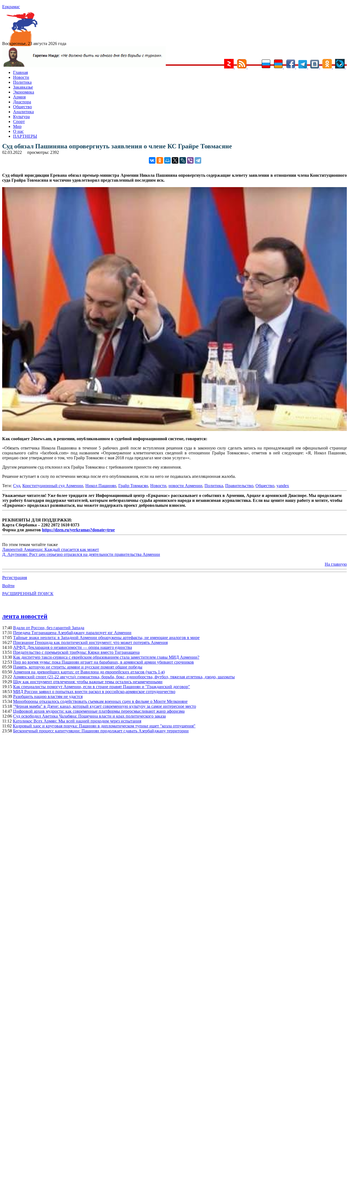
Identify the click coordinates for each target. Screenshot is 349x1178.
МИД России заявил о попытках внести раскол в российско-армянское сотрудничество (94, 691)
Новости (21, 77)
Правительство (239, 485)
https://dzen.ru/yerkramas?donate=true (78, 529)
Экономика (23, 92)
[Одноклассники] (160, 160)
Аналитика (23, 111)
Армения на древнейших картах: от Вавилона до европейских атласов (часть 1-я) (89, 672)
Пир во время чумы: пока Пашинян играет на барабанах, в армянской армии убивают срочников (103, 662)
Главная (20, 72)
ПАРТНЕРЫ (25, 136)
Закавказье (23, 87)
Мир (17, 126)
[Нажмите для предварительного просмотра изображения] (174, 429)
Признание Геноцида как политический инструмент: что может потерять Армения (90, 642)
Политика (22, 82)
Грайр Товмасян (133, 485)
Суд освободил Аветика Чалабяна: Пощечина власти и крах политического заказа (89, 716)
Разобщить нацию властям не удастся (48, 696)
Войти (8, 585)
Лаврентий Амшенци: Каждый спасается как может (50, 549)
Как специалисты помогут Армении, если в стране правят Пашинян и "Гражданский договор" (101, 686)
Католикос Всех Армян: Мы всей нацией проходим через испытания (77, 721)
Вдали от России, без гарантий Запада (48, 627)
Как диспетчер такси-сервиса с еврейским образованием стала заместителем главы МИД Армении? (106, 657)
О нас (18, 131)
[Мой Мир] (167, 160)
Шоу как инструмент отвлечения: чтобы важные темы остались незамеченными (88, 681)
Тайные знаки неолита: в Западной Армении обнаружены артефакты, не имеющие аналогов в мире (106, 637)
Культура (21, 116)
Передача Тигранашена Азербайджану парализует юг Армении (72, 632)
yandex (282, 485)
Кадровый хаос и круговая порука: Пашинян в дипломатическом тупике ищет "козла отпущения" (104, 726)
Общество (22, 106)
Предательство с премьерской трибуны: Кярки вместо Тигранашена (76, 652)
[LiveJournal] (182, 160)
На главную (336, 564)
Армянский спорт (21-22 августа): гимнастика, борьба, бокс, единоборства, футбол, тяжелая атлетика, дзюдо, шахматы (124, 677)
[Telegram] (198, 160)
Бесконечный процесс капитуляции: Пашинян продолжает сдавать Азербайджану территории (101, 731)
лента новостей (24, 616)
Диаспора (22, 102)
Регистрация (14, 577)
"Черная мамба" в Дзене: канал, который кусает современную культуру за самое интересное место (104, 706)
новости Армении (185, 485)
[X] (175, 160)
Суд (16, 485)
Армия (19, 97)
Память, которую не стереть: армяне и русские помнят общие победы (77, 667)
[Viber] (190, 160)
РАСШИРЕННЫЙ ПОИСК (27, 593)
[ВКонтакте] (152, 160)
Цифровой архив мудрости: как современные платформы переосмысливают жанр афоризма (99, 711)
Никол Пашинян (100, 485)
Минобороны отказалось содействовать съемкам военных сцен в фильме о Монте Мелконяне (100, 701)
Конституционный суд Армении (52, 485)
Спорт (19, 121)
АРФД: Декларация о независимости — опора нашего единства (72, 647)
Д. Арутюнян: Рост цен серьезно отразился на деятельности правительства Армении (81, 554)
